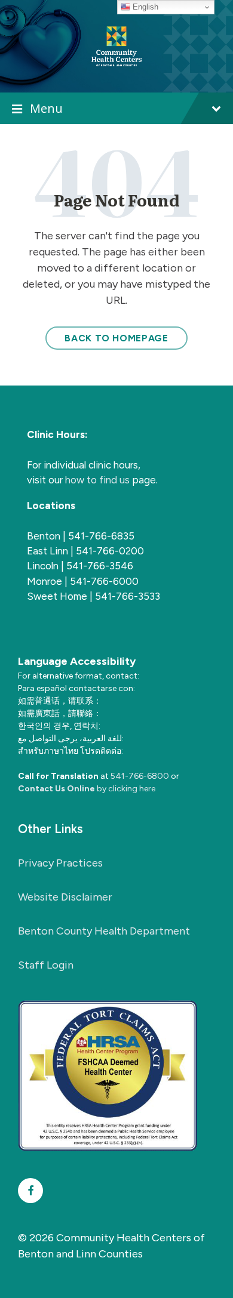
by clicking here (86, 789)
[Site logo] (116, 45)
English (144, 6)
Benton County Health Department (104, 931)
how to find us (98, 480)
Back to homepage (116, 338)
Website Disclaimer (65, 897)
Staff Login (45, 965)
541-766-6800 (140, 776)
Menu (46, 108)
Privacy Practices (60, 863)
